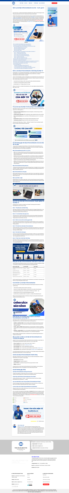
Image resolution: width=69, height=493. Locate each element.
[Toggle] (28, 484)
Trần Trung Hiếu (21, 426)
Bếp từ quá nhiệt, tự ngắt (17, 50)
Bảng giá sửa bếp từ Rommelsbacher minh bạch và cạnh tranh (22, 58)
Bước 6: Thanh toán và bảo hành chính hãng (20, 57)
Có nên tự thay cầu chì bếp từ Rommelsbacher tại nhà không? (23, 68)
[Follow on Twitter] (14, 486)
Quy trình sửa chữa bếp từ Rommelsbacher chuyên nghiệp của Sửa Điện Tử (24, 51)
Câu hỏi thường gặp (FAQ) (17, 64)
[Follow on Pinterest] (15, 486)
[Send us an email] (21, 450)
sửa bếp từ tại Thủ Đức (28, 344)
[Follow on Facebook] (19, 450)
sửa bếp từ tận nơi (30, 21)
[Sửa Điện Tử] (15, 3)
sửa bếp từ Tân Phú (34, 349)
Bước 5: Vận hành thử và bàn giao (19, 56)
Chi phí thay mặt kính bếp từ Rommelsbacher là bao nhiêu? (22, 66)
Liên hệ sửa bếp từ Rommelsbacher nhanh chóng (20, 63)
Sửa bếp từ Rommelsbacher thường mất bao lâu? (21, 65)
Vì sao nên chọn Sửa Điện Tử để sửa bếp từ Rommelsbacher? (22, 45)
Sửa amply (29, 479)
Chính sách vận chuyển (46, 479)
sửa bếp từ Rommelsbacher (17, 18)
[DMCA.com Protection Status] (29, 485)
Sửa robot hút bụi (30, 481)
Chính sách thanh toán (46, 481)
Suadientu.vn (17, 484)
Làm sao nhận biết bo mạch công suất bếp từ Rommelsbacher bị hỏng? (24, 67)
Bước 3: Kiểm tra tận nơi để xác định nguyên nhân (21, 54)
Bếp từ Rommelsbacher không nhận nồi (20, 48)
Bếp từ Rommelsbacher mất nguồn (19, 49)
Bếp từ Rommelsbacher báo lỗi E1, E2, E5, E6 (20, 47)
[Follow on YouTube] (22, 450)
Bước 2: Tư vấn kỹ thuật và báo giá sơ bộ (20, 53)
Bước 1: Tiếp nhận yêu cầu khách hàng (19, 52)
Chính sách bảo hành (46, 477)
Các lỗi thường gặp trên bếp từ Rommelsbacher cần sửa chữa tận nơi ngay (24, 46)
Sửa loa (28, 477)
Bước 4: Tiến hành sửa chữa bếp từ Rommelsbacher (21, 55)
